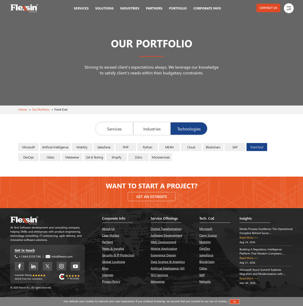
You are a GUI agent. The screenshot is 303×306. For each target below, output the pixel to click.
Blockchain (213, 147)
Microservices (161, 157)
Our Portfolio (40, 109)
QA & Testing (94, 157)
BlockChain (206, 262)
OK (234, 301)
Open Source (208, 235)
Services (81, 8)
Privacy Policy (111, 281)
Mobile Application (164, 248)
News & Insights (113, 248)
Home (23, 109)
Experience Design (163, 255)
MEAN (169, 147)
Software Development (166, 235)
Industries (129, 8)
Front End (256, 147)
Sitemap (107, 275)
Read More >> (249, 237)
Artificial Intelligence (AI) (168, 268)
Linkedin (33, 266)
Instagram (61, 266)
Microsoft (28, 147)
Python (147, 147)
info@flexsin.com (62, 256)
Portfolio (178, 8)
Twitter (47, 266)
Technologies (189, 128)
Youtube (75, 266)
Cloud (191, 147)
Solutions (104, 8)
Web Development (163, 242)
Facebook (19, 266)
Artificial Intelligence (55, 147)
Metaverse (72, 157)
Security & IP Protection (118, 255)
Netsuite (205, 281)
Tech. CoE (206, 218)
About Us (108, 229)
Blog (105, 268)
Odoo (50, 157)
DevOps (28, 157)
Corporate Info (207, 8)
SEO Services (159, 275)
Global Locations (113, 262)
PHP (126, 147)
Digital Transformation (166, 229)
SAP (235, 147)
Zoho (138, 157)
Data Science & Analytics (168, 262)
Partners (154, 8)
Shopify (117, 157)
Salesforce (103, 147)
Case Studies (110, 235)
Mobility (81, 147)
